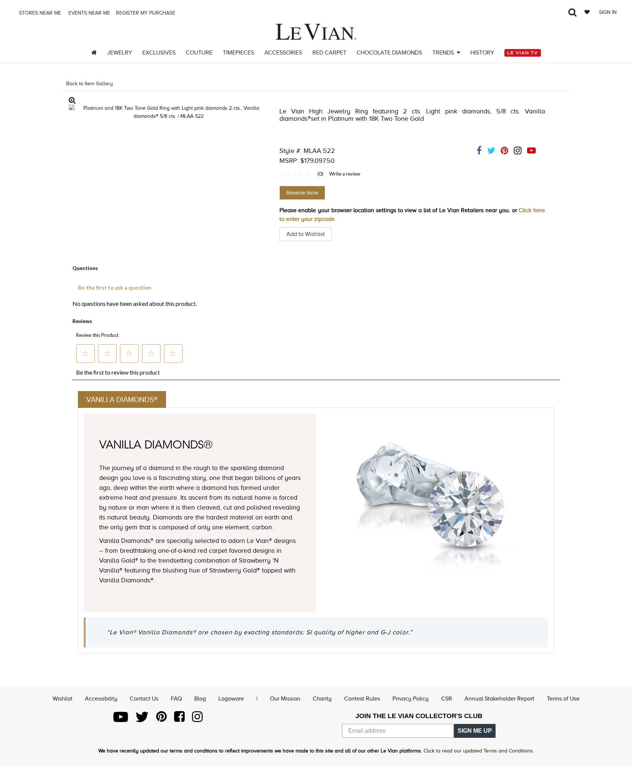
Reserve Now (302, 193)
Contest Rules (362, 698)
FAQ (176, 698)
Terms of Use (563, 698)
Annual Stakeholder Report (499, 698)
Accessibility (101, 698)
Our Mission (285, 698)
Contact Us (144, 698)
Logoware (231, 698)
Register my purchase (146, 13)
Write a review (344, 174)
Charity (322, 698)
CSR (446, 698)
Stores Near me (39, 13)
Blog (200, 698)
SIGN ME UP (475, 731)
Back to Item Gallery (89, 83)
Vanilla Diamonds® (122, 399)
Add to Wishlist (305, 234)
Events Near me (88, 13)
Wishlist (62, 698)
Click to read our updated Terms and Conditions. (479, 751)
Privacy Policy (410, 698)
